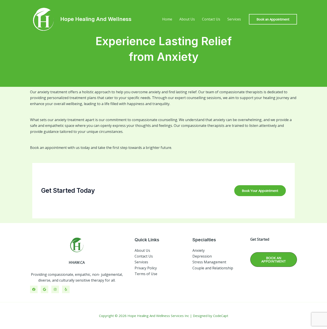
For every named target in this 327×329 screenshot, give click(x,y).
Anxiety (198, 250)
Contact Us (211, 19)
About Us (187, 19)
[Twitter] (44, 289)
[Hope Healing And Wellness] (43, 18)
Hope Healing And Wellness (95, 19)
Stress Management (209, 262)
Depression (202, 256)
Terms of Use (146, 273)
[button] (273, 19)
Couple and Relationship (212, 268)
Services (234, 19)
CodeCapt (220, 315)
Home (167, 19)
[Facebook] (34, 289)
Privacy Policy (146, 268)
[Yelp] (66, 289)
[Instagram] (55, 289)
